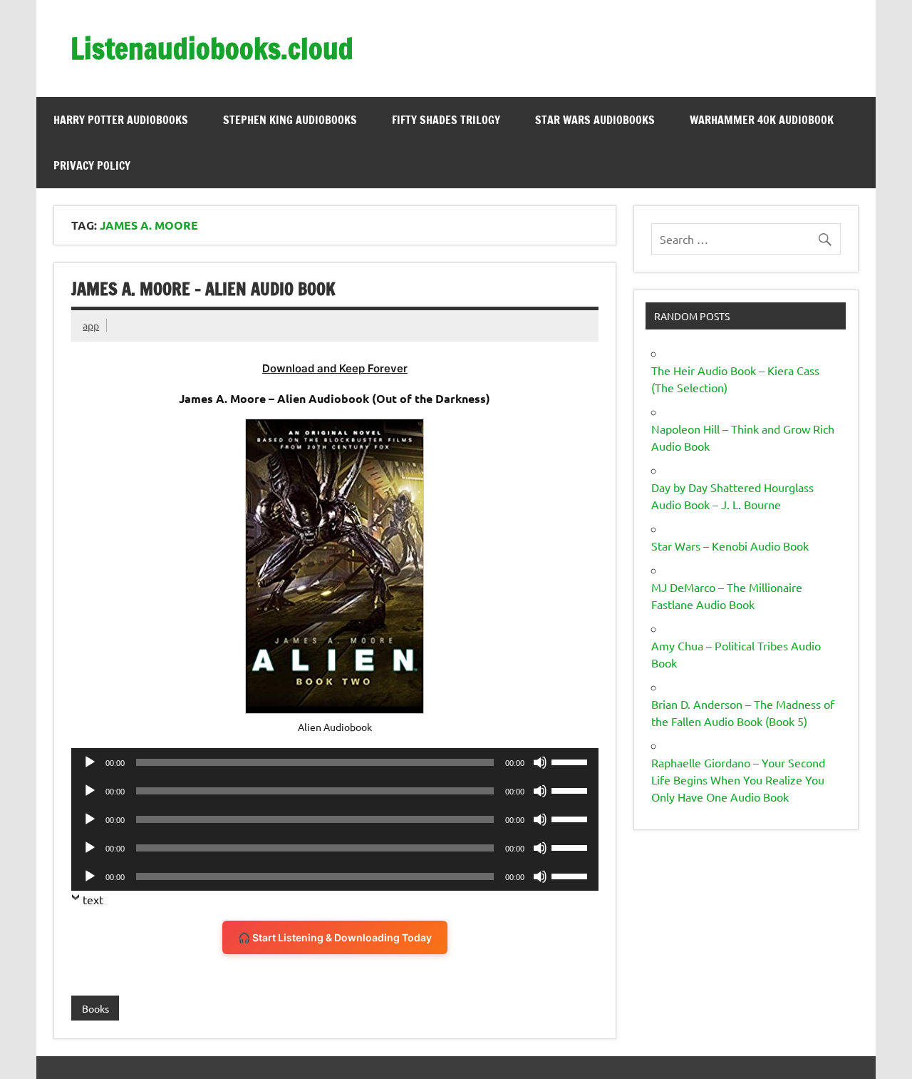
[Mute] (540, 762)
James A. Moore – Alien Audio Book (203, 289)
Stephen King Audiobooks (290, 120)
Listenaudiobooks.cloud (212, 48)
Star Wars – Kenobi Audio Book (730, 545)
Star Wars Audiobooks (595, 120)
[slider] (571, 761)
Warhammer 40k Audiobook (762, 120)
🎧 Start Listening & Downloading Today (335, 937)
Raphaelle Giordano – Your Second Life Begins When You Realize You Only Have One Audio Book (738, 779)
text (93, 899)
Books (95, 1008)
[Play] (90, 762)
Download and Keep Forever (335, 368)
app (91, 325)
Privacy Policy (91, 165)
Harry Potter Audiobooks (120, 120)
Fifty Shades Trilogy (446, 120)
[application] (334, 762)
